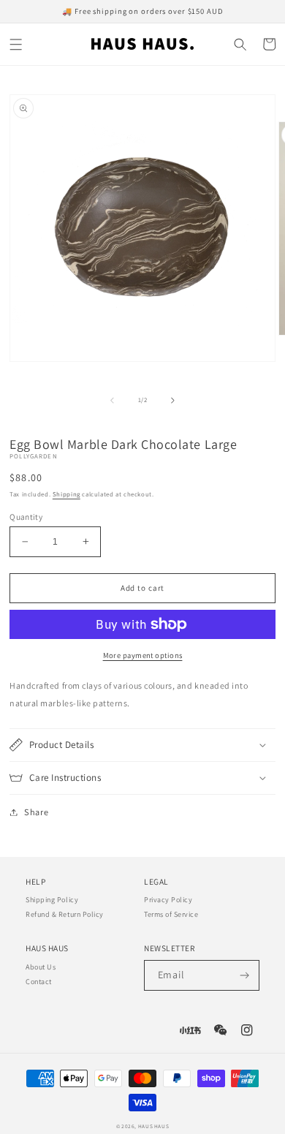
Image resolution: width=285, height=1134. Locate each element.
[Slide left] (112, 401)
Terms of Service (171, 914)
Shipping (66, 494)
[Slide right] (172, 401)
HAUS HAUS (154, 1126)
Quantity (26, 516)
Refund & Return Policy (65, 914)
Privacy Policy (168, 899)
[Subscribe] (244, 975)
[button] (16, 44)
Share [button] (36, 812)
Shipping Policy (52, 899)
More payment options (143, 655)
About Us (41, 967)
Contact (39, 981)
